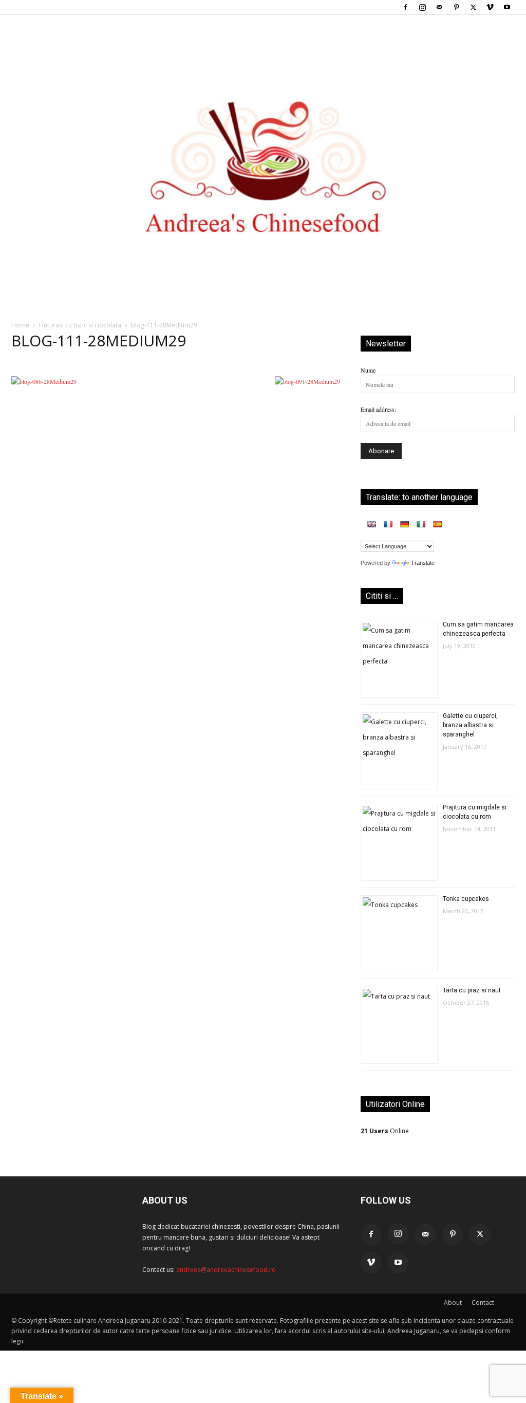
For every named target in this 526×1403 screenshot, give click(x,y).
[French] (387, 524)
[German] (404, 524)
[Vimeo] (490, 7)
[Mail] (439, 7)
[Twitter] (473, 7)
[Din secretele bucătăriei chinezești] (263, 150)
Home (20, 325)
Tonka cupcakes (466, 898)
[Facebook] (405, 7)
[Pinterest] (456, 7)
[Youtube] (507, 7)
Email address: (378, 409)
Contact (483, 1302)
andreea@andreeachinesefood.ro (226, 1269)
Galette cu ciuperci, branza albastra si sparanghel (470, 725)
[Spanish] (437, 524)
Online (385, 1131)
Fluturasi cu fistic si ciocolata (80, 325)
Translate (423, 563)
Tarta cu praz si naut (472, 990)
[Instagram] (422, 7)
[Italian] (420, 524)
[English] (371, 524)
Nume (368, 370)
